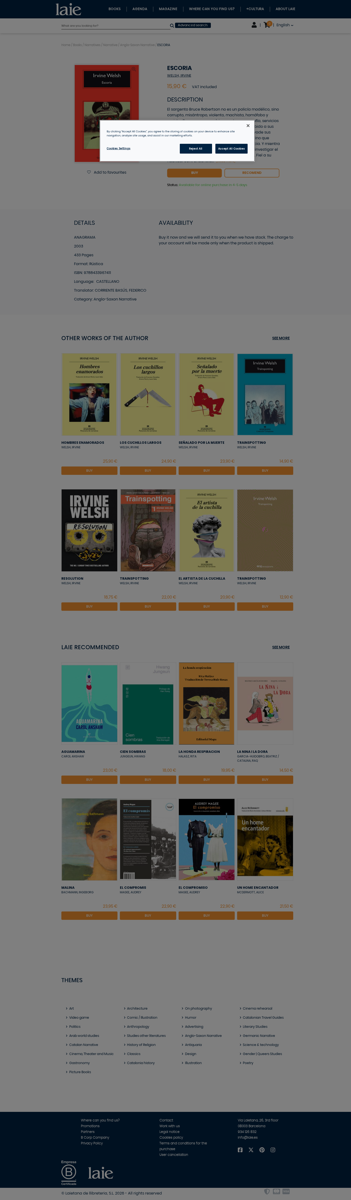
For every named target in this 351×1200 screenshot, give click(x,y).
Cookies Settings (118, 148)
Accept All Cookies (231, 148)
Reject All (195, 148)
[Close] (248, 125)
